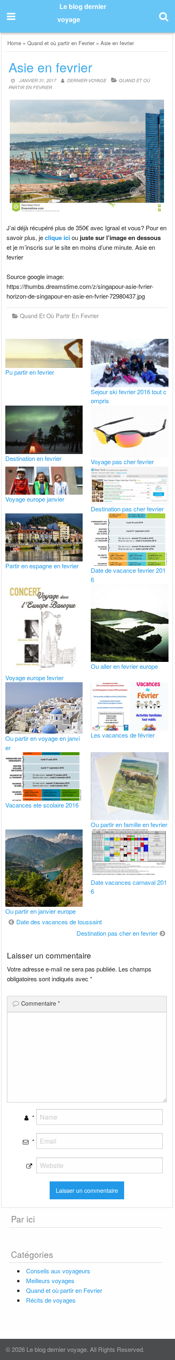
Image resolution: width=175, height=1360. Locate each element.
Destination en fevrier (33, 458)
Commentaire (40, 1003)
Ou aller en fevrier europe (124, 666)
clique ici (57, 237)
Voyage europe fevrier (34, 677)
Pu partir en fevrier (29, 372)
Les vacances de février (123, 735)
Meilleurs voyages (50, 1280)
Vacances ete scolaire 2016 (42, 805)
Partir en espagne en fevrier (42, 565)
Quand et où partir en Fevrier (60, 43)
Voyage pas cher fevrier (122, 461)
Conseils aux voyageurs (58, 1270)
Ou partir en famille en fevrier (129, 824)
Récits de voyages (51, 1300)
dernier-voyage (86, 80)
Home (14, 43)
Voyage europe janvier (34, 499)
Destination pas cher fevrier (127, 508)
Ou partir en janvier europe (40, 911)
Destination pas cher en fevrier (117, 933)
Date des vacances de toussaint (59, 921)
